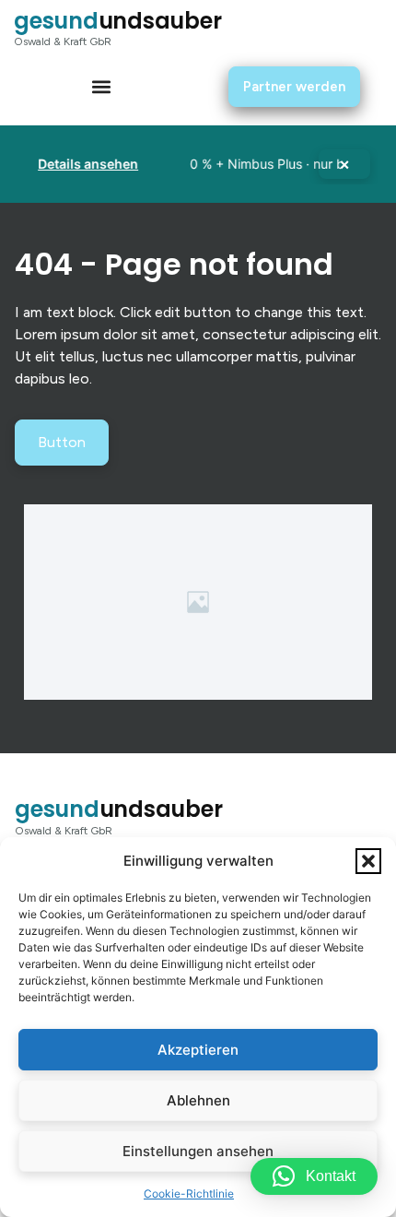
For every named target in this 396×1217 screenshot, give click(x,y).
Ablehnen (198, 1100)
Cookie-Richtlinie (189, 1193)
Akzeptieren (198, 1049)
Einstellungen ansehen (198, 1151)
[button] (368, 861)
